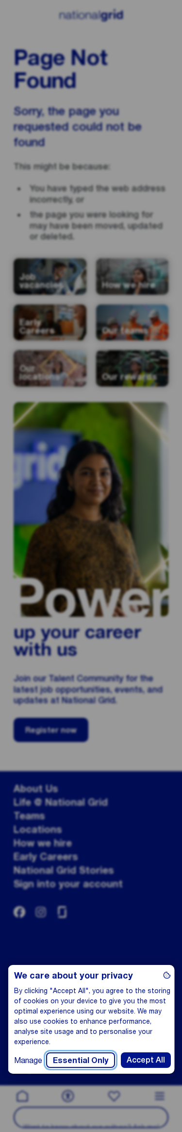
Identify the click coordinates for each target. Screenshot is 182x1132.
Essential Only (80, 1059)
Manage (28, 1059)
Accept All (145, 1059)
